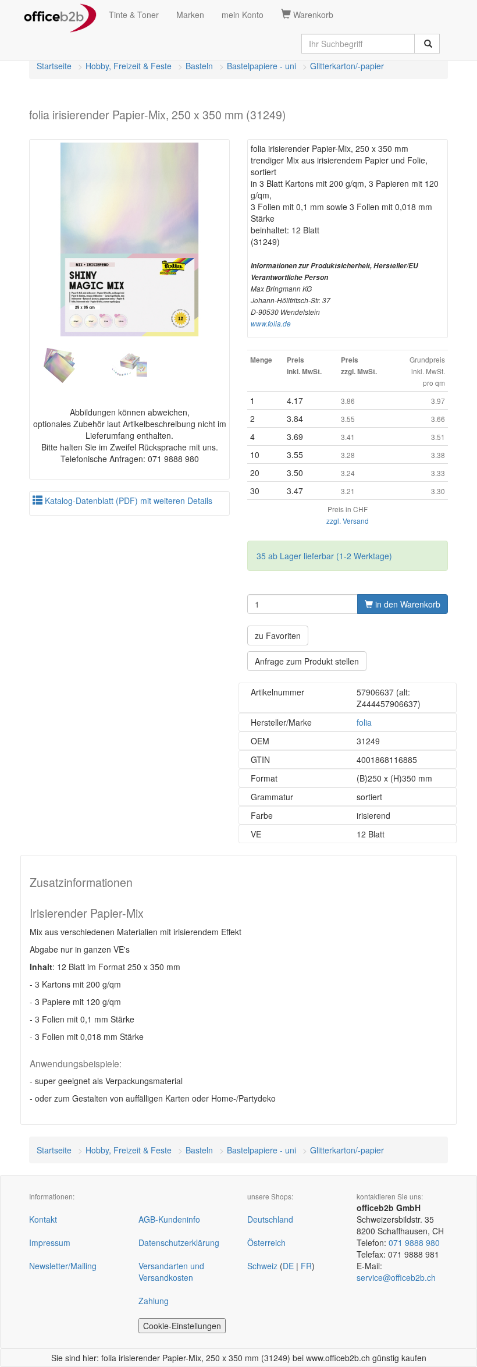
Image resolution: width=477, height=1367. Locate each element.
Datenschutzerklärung (178, 1242)
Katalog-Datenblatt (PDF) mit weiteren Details (127, 500)
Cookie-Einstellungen (182, 1326)
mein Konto (243, 14)
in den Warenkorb (406, 604)
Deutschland (270, 1219)
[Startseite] (60, 14)
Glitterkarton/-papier (347, 66)
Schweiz (262, 1266)
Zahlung (153, 1300)
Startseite (54, 66)
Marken (190, 14)
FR (306, 1266)
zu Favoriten (278, 635)
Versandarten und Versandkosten (171, 1271)
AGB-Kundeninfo (169, 1219)
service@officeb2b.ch (396, 1277)
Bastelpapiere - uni (261, 66)
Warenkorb (312, 14)
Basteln (199, 66)
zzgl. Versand (347, 521)
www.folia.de (271, 323)
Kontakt (43, 1219)
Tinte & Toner (134, 14)
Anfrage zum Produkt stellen (307, 661)
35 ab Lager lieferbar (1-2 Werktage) (324, 556)
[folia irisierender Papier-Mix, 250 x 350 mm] (129, 239)
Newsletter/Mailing (63, 1266)
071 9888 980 (414, 1242)
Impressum (49, 1242)
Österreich (266, 1242)
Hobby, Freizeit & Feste (129, 66)
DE (288, 1266)
